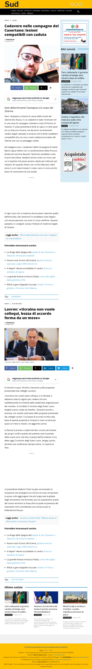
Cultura (64, 126)
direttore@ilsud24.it (58, 655)
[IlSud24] (13, 4)
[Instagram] (76, 4)
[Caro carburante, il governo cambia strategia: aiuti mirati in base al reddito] (74, 62)
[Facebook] (72, 4)
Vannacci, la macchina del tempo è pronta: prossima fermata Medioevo (45, 609)
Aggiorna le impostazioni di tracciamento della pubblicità (46, 647)
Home (6, 20)
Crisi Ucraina (17, 579)
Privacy (45, 650)
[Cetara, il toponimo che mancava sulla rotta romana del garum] (74, 106)
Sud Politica (65, 81)
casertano (16, 296)
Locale (14, 20)
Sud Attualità (17, 304)
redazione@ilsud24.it (82, 657)
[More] (50, 88)
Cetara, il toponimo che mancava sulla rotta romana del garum (72, 120)
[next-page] (65, 144)
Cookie (51, 650)
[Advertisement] (31, 194)
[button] (78, 11)
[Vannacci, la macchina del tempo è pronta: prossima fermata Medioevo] (46, 597)
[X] (80, 4)
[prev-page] (62, 144)
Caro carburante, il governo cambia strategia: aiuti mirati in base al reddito (74, 75)
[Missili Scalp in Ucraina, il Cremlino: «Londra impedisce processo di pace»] (75, 597)
